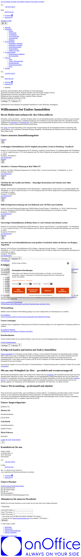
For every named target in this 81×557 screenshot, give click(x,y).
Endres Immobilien (7, 354)
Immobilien (71, 297)
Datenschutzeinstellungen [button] (13, 531)
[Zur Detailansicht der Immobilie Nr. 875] (40, 235)
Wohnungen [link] (12, 33)
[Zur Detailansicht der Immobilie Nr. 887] (40, 159)
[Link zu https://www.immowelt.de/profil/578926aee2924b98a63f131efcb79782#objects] (12, 486)
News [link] (10, 66)
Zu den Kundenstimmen (8, 342)
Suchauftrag (4, 366)
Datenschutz (8, 529)
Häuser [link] (11, 31)
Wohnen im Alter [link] (14, 50)
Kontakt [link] (7, 68)
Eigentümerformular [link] (15, 47)
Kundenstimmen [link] (14, 63)
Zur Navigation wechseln (9, 1)
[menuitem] (42, 27)
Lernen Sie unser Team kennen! (11, 440)
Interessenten (25, 122)
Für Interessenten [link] (10, 52)
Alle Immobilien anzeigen (9, 260)
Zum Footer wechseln (37, 1)
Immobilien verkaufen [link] (15, 43)
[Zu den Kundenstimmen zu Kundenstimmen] (17, 331)
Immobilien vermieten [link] (15, 45)
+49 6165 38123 (10, 7)
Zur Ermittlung (5, 315)
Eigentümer (14, 122)
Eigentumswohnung (72, 269)
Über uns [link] (7, 57)
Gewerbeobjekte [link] (14, 36)
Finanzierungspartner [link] (15, 65)
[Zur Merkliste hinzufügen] (3, 142)
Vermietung (50, 374)
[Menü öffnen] (4, 23)
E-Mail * (8, 514)
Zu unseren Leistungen (8, 329)
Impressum (8, 527)
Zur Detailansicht (6, 157)
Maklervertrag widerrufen (9, 536)
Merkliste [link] (12, 40)
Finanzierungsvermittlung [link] (17, 54)
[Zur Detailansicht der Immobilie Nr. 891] (40, 140)
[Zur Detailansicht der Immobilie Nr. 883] (40, 198)
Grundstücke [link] (13, 34)
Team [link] (10, 59)
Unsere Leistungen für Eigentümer (11, 302)
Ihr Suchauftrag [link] (13, 56)
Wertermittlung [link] (13, 49)
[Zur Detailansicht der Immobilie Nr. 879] (40, 215)
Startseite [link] (7, 27)
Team (5, 127)
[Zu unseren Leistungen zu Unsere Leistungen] (25, 317)
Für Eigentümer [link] (10, 41)
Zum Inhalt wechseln (23, 1)
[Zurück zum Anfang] (3, 442)
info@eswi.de (9, 12)
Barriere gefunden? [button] (11, 532)
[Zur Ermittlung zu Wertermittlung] (25, 304)
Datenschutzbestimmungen (21, 518)
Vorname (8, 510)
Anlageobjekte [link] (13, 38)
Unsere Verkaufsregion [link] (16, 61)
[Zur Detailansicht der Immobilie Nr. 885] (40, 175)
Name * (7, 512)
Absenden (4, 520)
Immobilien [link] (8, 29)
